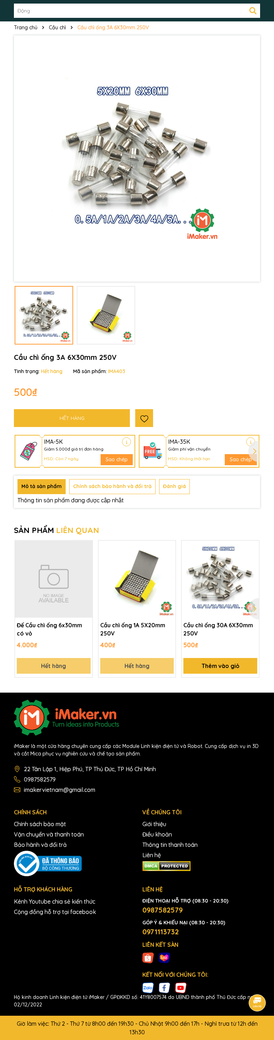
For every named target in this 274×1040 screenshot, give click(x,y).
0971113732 (160, 931)
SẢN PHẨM (56, 530)
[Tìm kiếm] (253, 10)
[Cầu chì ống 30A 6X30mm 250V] (220, 579)
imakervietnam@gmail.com (59, 789)
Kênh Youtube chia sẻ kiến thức (54, 901)
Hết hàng (53, 665)
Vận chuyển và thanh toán (49, 834)
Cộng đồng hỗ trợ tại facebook (55, 911)
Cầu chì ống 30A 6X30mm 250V (218, 629)
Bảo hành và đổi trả (40, 844)
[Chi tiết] (126, 441)
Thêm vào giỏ (220, 665)
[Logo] (137, 717)
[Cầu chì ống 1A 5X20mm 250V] (137, 579)
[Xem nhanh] (84, 573)
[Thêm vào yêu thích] (144, 418)
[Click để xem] (137, 158)
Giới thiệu (154, 824)
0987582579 (40, 779)
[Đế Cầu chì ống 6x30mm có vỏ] (53, 579)
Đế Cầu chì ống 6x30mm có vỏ (49, 629)
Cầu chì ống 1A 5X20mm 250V (132, 629)
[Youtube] (181, 987)
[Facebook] (164, 987)
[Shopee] (148, 957)
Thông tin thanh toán (170, 844)
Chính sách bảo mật (40, 824)
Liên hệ (151, 855)
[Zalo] (148, 987)
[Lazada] (164, 957)
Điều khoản (157, 834)
